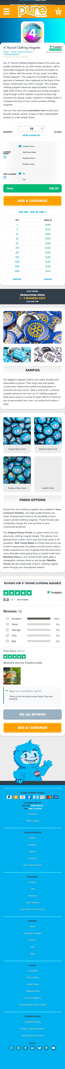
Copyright (32, 971)
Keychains (32, 858)
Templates (32, 896)
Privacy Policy (32, 977)
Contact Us (33, 814)
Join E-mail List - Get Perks (32, 909)
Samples (48, 279)
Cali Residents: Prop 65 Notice (32, 1005)
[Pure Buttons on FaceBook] (25, 1048)
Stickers (32, 851)
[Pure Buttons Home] (33, 11)
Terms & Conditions (32, 998)
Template (17, 279)
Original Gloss (29, 146)
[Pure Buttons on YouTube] (53, 1048)
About (32, 926)
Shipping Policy (33, 991)
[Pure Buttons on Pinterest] (46, 1048)
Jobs (32, 947)
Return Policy (32, 984)
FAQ (32, 889)
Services (32, 940)
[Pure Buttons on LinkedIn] (32, 1048)
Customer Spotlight (32, 933)
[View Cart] (58, 11)
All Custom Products (32, 865)
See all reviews (32, 714)
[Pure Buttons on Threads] (18, 1048)
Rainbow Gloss (29, 158)
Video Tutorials (32, 902)
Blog (32, 954)
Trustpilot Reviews (32, 1022)
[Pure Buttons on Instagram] (11, 1048)
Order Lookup (32, 821)
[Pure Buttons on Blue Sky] (39, 1048)
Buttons (32, 838)
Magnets (32, 845)
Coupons (32, 882)
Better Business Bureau (32, 1035)
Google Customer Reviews (32, 1029)
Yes (24, 179)
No (24, 173)
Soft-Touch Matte (29, 152)
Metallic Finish (29, 164)
